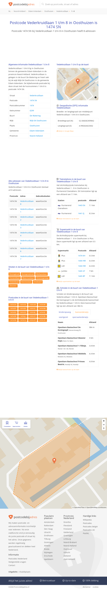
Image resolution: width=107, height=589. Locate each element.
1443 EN (81, 205)
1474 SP (42, 320)
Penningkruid (14, 274)
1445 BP (81, 276)
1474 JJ (22, 316)
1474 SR (33, 305)
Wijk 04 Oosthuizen (38, 120)
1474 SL (32, 308)
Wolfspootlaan (41, 274)
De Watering (35, 115)
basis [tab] (81, 312)
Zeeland (67, 556)
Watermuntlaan (28, 278)
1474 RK (13, 320)
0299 (32, 110)
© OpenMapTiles (78, 507)
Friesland (68, 529)
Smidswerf (38, 282)
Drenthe (67, 522)
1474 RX (23, 308)
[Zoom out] (104, 425)
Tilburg (47, 539)
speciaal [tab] (80, 317)
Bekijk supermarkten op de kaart (69, 281)
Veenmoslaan (26, 282)
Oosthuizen (35, 125)
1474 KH (81, 255)
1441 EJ (81, 213)
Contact (11, 565)
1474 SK (23, 305)
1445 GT (81, 271)
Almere (47, 545)
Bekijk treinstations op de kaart (68, 219)
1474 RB (42, 316)
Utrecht (47, 532)
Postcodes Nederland (17, 558)
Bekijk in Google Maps (66, 131)
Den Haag (48, 529)
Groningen (48, 542)
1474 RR (13, 316)
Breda (46, 549)
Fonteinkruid (14, 282)
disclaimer (87, 587)
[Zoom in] (104, 421)
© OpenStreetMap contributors (95, 507)
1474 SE (23, 312)
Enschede (48, 556)
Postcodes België (90, 526)
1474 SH (13, 305)
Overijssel (68, 549)
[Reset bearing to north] (104, 428)
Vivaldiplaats (24, 572)
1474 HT (33, 320)
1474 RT (13, 308)
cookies (96, 587)
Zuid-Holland (69, 559)
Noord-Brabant (70, 542)
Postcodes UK (89, 530)
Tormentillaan (15, 278)
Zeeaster (13, 286)
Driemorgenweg (42, 278)
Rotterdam (48, 525)
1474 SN (53, 26)
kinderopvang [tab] (65, 312)
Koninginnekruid (28, 274)
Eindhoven (48, 535)
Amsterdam (49, 522)
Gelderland (68, 532)
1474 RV (42, 305)
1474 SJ (23, 320)
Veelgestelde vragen (17, 562)
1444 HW (82, 260)
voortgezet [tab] (63, 317)
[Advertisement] (53, 45)
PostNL (86, 533)
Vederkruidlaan (36, 95)
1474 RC (42, 312)
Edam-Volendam (37, 130)
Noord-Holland (36, 136)
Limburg (67, 539)
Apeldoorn (48, 559)
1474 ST (33, 316)
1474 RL (32, 312)
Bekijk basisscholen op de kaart (68, 369)
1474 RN (42, 308)
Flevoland (68, 525)
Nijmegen (48, 552)
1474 (32, 105)
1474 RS (13, 312)
